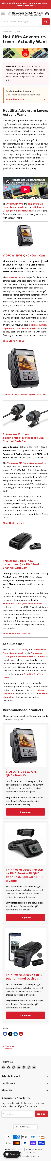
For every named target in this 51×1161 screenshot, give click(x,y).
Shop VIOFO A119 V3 (14, 340)
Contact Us (30, 1152)
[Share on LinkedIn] (15, 1034)
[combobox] (21, 21)
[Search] (46, 21)
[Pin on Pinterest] (21, 1034)
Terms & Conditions (34, 1149)
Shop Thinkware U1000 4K (16, 633)
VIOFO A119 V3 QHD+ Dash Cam (24, 255)
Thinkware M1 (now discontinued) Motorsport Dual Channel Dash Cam (23, 437)
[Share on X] (10, 1034)
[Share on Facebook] (5, 1034)
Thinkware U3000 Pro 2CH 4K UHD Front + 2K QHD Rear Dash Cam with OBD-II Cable (25, 875)
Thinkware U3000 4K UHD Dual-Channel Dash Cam (24, 976)
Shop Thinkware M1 (13, 523)
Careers (19, 1149)
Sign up (41, 1113)
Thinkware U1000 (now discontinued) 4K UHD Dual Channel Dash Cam (21, 564)
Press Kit (9, 1149)
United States (24, 1126)
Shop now (25, 811)
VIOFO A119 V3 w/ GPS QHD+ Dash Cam (25, 394)
